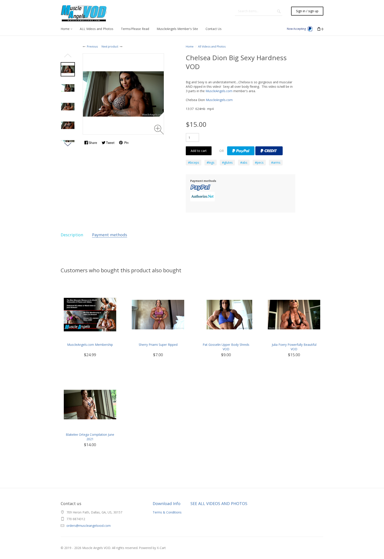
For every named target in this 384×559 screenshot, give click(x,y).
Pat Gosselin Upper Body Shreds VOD (226, 346)
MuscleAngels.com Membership (90, 344)
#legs (210, 162)
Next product (110, 46)
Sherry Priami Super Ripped (158, 344)
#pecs (259, 162)
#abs (243, 162)
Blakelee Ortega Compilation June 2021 (90, 436)
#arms (275, 162)
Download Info (166, 503)
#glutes (227, 162)
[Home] (84, 13)
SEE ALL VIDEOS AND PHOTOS (218, 503)
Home (190, 46)
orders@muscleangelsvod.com (88, 525)
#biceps (193, 162)
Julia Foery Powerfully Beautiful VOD (294, 346)
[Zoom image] (159, 129)
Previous (92, 46)
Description (72, 234)
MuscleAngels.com (219, 91)
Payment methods (109, 234)
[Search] (279, 11)
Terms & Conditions (167, 512)
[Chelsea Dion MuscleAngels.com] (67, 69)
